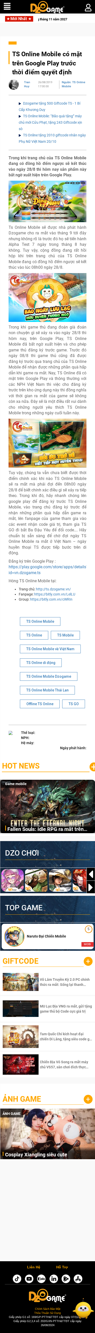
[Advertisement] (47, 1211)
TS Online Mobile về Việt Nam (50, 649)
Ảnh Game (22, 1099)
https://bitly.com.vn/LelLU (54, 594)
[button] (90, 887)
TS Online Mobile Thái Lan (47, 690)
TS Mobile (65, 635)
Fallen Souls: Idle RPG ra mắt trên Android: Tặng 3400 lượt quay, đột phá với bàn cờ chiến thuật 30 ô (50, 829)
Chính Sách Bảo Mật (47, 1308)
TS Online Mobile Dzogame (48, 676)
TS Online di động (40, 663)
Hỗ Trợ (62, 1267)
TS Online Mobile (40, 621)
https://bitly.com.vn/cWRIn (51, 599)
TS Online (34, 635)
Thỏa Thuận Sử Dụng (47, 1312)
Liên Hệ (33, 1267)
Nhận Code (59, 982)
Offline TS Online (39, 704)
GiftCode (21, 961)
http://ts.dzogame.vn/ (53, 589)
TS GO (74, 704)
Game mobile (16, 784)
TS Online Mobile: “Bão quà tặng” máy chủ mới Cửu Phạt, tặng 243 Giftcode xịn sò (50, 122)
